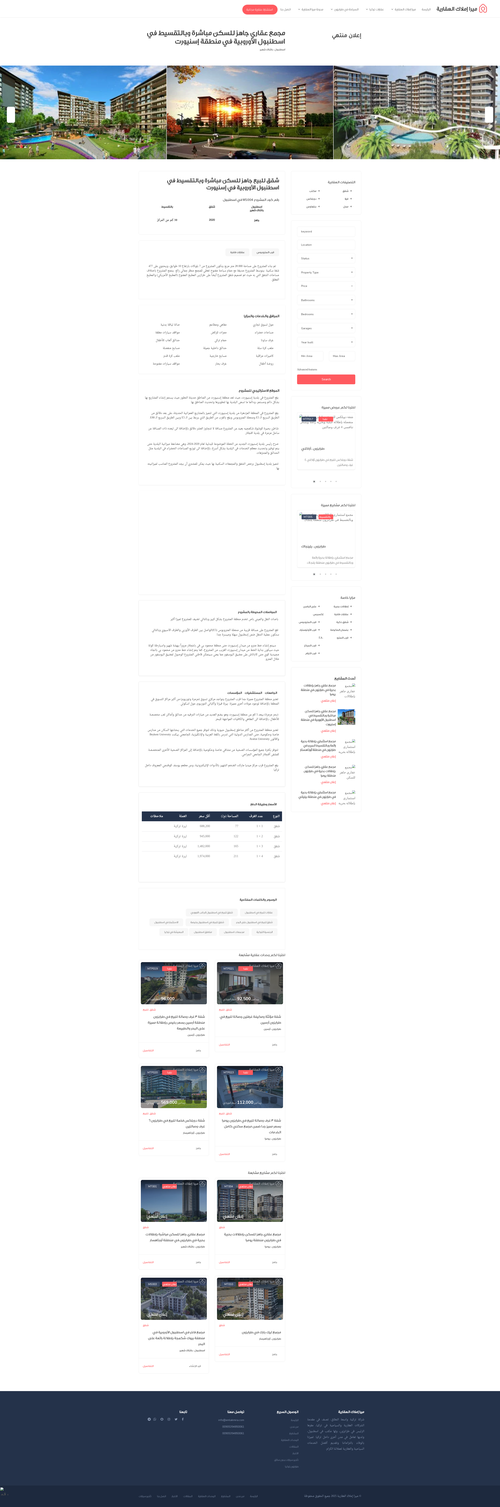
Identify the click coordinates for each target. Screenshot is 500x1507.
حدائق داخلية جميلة (215, 348)
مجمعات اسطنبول (234, 932)
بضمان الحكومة (339, 629)
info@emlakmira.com (231, 1420)
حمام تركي (220, 340)
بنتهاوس (311, 206)
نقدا (169, 968)
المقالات (293, 1446)
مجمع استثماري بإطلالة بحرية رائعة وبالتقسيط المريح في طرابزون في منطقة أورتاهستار (318, 746)
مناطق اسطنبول (203, 932)
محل (345, 206)
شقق (345, 190)
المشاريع (293, 1433)
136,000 (320, 443)
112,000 (242, 1102)
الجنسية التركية (264, 932)
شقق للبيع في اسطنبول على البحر (254, 922)
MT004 (228, 1186)
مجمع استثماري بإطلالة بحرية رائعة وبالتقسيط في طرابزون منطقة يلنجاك (330, 560)
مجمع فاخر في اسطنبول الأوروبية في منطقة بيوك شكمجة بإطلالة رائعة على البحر (176, 1338)
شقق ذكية (342, 622)
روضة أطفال (266, 364)
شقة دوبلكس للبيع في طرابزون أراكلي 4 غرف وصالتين (329, 462)
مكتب (312, 190)
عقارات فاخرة (237, 252)
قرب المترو (342, 637)
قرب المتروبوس (265, 252)
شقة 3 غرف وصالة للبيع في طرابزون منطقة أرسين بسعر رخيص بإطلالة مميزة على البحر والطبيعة (176, 1022)
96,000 (165, 998)
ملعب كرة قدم (171, 356)
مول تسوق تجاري (263, 324)
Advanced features (307, 369)
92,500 (241, 998)
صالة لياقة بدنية (170, 324)
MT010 (228, 1284)
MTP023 (229, 1072)
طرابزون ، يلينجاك (313, 546)
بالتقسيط (325, 516)
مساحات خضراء (264, 332)
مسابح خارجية (218, 356)
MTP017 (308, 419)
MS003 (152, 1284)
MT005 (308, 517)
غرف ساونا (267, 340)
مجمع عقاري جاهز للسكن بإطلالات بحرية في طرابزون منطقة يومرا (320, 771)
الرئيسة (294, 1420)
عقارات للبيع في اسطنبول (259, 912)
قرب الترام (310, 653)
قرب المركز (310, 645)
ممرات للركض (219, 332)
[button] (326, 258)
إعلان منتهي (169, 1186)
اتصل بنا (161, 1496)
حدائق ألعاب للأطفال (168, 340)
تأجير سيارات (145, 1496)
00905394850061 (233, 1427)
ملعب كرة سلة (265, 348)
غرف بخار (221, 364)
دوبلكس (311, 198)
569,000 (166, 1102)
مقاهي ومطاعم (218, 324)
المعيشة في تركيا (173, 932)
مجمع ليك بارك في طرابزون (261, 1332)
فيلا (346, 198)
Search (326, 379)
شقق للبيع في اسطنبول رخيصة (207, 922)
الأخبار (295, 1453)
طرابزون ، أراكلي (312, 448)
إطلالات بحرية (341, 606)
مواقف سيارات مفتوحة (166, 364)
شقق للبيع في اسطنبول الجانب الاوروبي (212, 912)
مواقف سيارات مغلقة (167, 332)
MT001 (152, 1186)
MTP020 (152, 1072)
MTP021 (229, 969)
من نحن (294, 1426)
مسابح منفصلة (171, 348)
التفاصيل (148, 1050)
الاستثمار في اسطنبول (166, 922)
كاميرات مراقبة (264, 356)
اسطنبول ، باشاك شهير (272, 49)
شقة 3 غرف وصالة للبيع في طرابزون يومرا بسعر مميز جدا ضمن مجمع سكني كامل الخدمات (251, 1126)
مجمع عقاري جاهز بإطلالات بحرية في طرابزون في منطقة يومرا (318, 690)
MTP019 (152, 969)
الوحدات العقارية (289, 1439)
